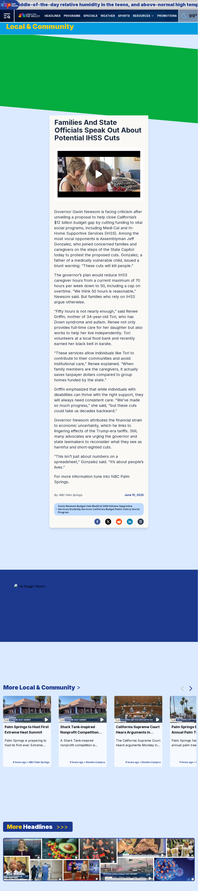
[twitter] (108, 522)
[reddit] (119, 522)
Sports (124, 15)
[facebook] (97, 522)
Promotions (167, 15)
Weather (108, 15)
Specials (90, 15)
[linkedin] (130, 522)
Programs (72, 15)
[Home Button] (29, 16)
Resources (141, 15)
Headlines (52, 15)
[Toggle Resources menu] (152, 16)
